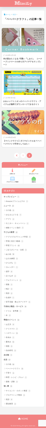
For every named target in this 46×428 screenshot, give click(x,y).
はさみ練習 (11, 258)
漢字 (9, 271)
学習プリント (12, 245)
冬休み (10, 337)
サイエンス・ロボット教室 (18, 391)
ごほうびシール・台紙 (16, 250)
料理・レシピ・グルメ (16, 377)
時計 (9, 289)
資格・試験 (11, 382)
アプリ (10, 219)
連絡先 (34, 182)
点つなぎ (11, 276)
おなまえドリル (33, 173)
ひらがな (10, 263)
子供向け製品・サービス (15, 306)
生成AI (9, 297)
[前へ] (16, 155)
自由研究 (11, 350)
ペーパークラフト (14, 368)
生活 (7, 360)
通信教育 (11, 404)
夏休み (10, 342)
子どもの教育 (10, 232)
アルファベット (13, 280)
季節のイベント (11, 320)
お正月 (10, 324)
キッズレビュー (11, 197)
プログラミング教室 (12, 182)
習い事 (8, 386)
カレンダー (11, 267)
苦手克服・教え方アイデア (18, 302)
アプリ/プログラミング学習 (18, 237)
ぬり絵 (10, 254)
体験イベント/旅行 (14, 228)
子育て (10, 373)
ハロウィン (12, 333)
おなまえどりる (13, 215)
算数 (9, 284)
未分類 (8, 355)
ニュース (9, 206)
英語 (9, 293)
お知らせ (12, 173)
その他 (10, 210)
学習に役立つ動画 (14, 241)
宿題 (9, 346)
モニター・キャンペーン (17, 223)
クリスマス (11, 329)
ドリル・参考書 (13, 311)
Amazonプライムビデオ (16, 201)
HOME (24, 418)
